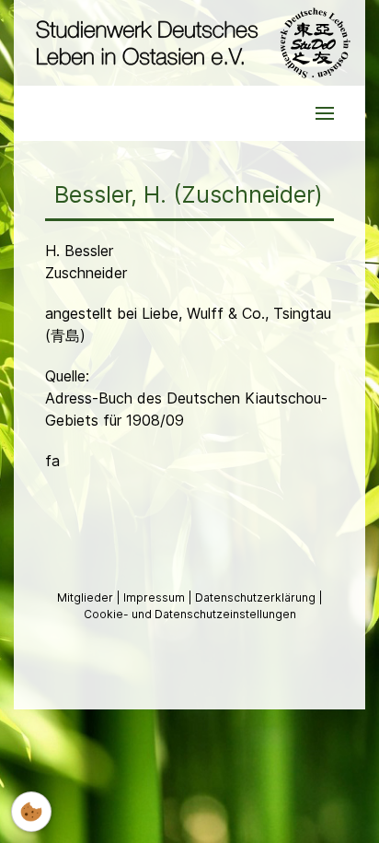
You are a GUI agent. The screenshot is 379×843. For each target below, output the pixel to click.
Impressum (155, 597)
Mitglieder (86, 597)
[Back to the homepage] (189, 43)
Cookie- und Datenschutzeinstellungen (190, 614)
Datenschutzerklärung (256, 597)
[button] (325, 113)
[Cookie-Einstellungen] (31, 811)
